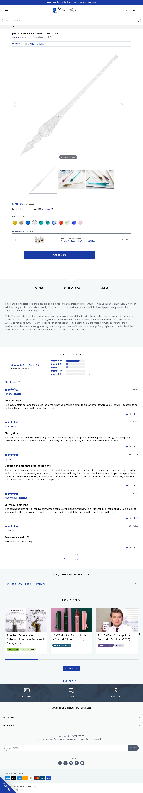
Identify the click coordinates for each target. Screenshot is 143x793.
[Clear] (34, 222)
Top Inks (119, 645)
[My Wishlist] (127, 9)
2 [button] (69, 557)
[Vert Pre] (67, 222)
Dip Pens (16, 27)
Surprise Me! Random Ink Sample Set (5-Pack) (16, 240)
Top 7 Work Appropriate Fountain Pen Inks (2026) (114, 637)
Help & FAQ (9, 725)
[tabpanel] (71, 320)
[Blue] (27, 222)
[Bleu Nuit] (73, 222)
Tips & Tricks (13, 649)
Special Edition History (62, 645)
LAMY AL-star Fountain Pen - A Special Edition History (71, 637)
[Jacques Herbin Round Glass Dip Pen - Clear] (43, 179)
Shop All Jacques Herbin (34, 44)
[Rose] (80, 222)
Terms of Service (22, 790)
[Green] (41, 222)
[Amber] (14, 222)
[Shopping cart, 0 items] (135, 9)
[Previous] (14, 105)
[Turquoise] (47, 222)
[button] (56, 361)
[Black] (21, 222)
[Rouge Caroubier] (60, 222)
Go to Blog (71, 669)
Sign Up (133, 748)
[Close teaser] (16, 790)
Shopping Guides (105, 645)
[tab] (39, 288)
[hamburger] (6, 9)
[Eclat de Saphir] (54, 222)
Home (7, 27)
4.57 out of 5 (32, 365)
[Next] (122, 105)
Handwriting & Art (28, 649)
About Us (8, 717)
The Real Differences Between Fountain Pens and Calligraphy (25, 639)
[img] (11, 389)
